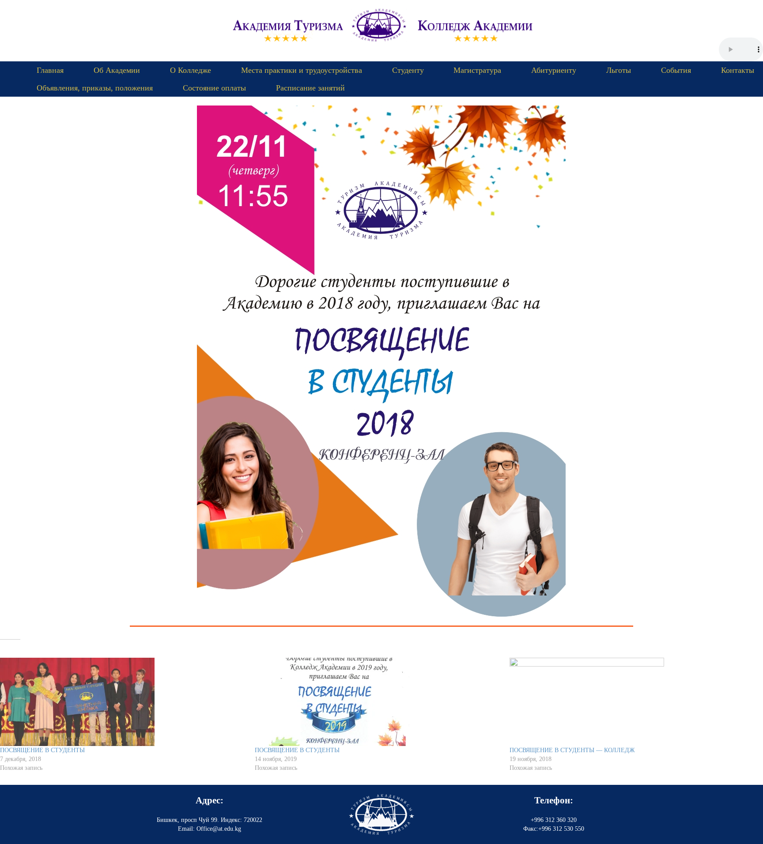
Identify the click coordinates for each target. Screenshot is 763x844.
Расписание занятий (310, 87)
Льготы (618, 70)
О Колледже (190, 70)
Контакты (737, 70)
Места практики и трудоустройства (301, 70)
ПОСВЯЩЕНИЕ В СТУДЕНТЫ (42, 750)
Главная (50, 70)
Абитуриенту (553, 70)
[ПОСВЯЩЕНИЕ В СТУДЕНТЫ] (123, 702)
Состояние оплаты (214, 87)
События (676, 70)
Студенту (408, 70)
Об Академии (117, 70)
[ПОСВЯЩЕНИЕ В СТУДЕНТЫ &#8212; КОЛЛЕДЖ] (632, 702)
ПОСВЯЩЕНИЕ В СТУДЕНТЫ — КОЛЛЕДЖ (572, 750)
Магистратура (477, 70)
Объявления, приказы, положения (95, 87)
